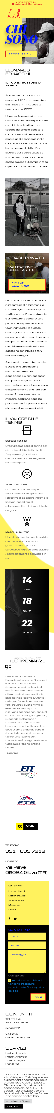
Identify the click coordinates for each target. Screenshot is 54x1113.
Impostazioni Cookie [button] (18, 1101)
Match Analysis (21, 284)
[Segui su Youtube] (15, 918)
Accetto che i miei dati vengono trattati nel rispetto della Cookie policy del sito (26, 985)
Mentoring (14, 905)
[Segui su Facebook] (9, 918)
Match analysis (17, 895)
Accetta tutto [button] (13, 1106)
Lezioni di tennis (17, 891)
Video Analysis (15, 1060)
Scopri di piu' (21, 54)
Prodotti (13, 909)
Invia (38, 997)
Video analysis (16, 900)
